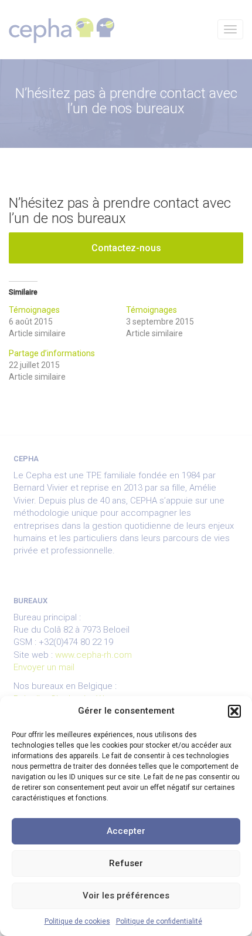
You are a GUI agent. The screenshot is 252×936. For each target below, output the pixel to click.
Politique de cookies (77, 921)
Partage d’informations (52, 353)
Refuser (126, 863)
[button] (234, 711)
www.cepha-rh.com (93, 655)
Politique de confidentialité (159, 921)
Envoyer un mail (43, 667)
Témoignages (34, 310)
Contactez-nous (126, 248)
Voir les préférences (126, 895)
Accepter (126, 831)
